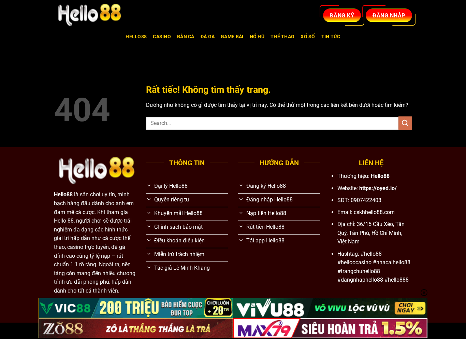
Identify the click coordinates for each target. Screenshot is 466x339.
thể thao (282, 37)
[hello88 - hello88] (88, 15)
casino (162, 37)
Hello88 (136, 37)
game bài (232, 37)
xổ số (308, 37)
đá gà (208, 37)
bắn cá (185, 37)
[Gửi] (405, 123)
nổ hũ (257, 37)
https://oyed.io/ (378, 188)
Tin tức (330, 37)
